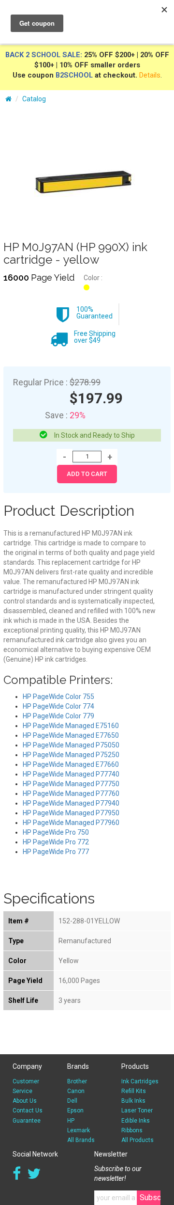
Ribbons (132, 1130)
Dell (72, 1100)
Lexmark (78, 1130)
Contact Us (28, 1110)
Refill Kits (133, 1091)
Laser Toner (137, 1110)
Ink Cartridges (140, 1081)
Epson (75, 1110)
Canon (76, 1091)
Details (149, 75)
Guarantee (27, 1120)
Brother (77, 1081)
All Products (137, 1140)
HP (70, 1120)
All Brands (81, 1140)
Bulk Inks (133, 1100)
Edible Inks (135, 1120)
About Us (25, 1100)
